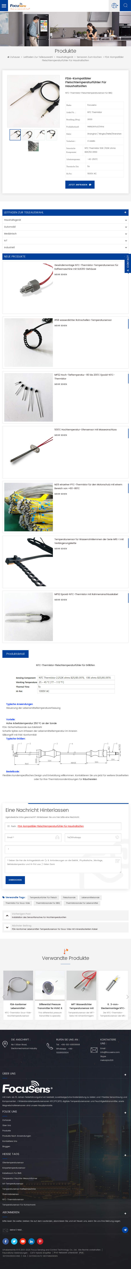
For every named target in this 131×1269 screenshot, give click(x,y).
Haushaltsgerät (64, 57)
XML (24, 1256)
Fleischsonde (69, 897)
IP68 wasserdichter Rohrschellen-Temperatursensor (83, 320)
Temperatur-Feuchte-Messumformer (19, 1178)
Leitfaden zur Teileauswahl (38, 57)
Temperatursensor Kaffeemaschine (19, 1189)
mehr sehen (60, 274)
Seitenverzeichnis (11, 1256)
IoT (5, 240)
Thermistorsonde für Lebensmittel (82, 903)
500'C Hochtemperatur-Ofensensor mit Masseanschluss (85, 430)
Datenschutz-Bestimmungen (43, 1256)
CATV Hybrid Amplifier (40, 1252)
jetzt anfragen (78, 184)
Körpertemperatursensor (13, 1168)
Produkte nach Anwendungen (16, 1136)
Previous (3, 997)
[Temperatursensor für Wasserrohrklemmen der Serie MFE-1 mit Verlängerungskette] (28, 562)
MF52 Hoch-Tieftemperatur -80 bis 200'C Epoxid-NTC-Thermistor (84, 377)
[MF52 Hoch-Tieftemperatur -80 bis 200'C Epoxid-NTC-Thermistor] (28, 397)
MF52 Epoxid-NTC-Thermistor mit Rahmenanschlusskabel (86, 594)
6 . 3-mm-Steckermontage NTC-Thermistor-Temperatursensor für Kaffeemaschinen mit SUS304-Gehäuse (113, 1006)
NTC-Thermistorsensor (13, 1199)
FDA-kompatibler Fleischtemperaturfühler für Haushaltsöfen (51, 826)
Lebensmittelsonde (90, 897)
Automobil (9, 227)
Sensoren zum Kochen (89, 57)
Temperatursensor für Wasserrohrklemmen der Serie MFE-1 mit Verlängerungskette (89, 541)
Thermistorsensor (10, 1194)
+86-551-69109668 (70, 1044)
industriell (9, 247)
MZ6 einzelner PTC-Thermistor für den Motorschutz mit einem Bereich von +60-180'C (88, 486)
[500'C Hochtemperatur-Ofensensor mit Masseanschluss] (28, 452)
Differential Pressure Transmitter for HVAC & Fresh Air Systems (50, 1006)
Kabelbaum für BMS (11, 1173)
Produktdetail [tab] (15, 654)
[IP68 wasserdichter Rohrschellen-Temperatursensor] (28, 342)
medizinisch (10, 234)
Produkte (6, 1130)
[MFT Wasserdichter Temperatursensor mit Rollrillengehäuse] (81, 985)
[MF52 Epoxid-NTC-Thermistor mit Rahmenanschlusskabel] (28, 616)
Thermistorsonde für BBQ (48, 903)
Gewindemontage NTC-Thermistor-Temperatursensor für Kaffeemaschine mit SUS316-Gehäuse (86, 267)
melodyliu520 (106, 1060)
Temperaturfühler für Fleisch (43, 897)
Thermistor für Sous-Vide (18, 903)
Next (128, 997)
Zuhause (15, 57)
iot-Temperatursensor (12, 1183)
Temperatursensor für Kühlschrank (18, 1204)
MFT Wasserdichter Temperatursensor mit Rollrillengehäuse (81, 1006)
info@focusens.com (110, 1052)
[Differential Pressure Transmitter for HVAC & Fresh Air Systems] (50, 985)
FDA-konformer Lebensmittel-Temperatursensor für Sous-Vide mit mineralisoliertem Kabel (18, 1006)
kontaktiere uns (9, 1141)
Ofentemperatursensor (13, 1162)
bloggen (6, 1146)
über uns (6, 1125)
